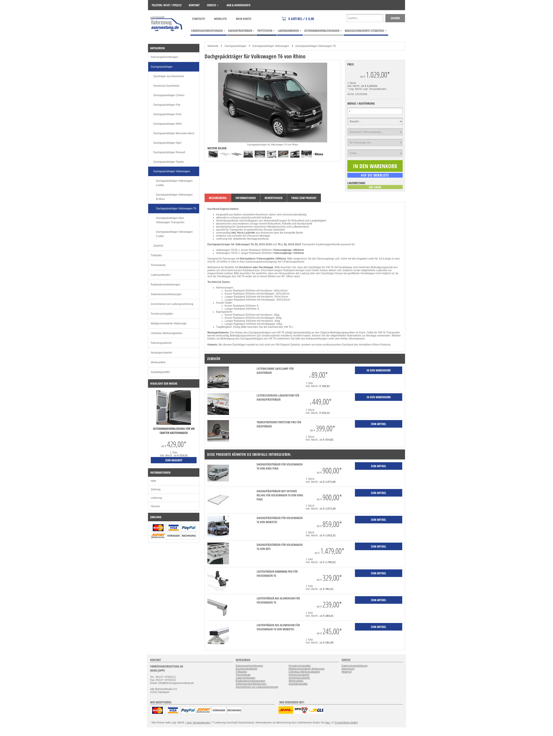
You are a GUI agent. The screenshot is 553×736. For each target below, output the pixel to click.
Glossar (155, 506)
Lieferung (156, 497)
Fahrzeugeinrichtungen (164, 57)
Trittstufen (156, 255)
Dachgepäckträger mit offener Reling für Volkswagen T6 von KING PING (280, 495)
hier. (327, 722)
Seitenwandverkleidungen (166, 294)
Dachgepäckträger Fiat (166, 104)
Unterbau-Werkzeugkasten (166, 333)
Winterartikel (158, 362)
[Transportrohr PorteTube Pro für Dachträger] (218, 440)
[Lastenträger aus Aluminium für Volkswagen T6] (218, 616)
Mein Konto (243, 19)
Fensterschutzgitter (162, 313)
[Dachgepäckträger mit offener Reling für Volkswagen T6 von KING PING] (218, 509)
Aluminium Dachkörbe (166, 85)
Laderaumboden (160, 274)
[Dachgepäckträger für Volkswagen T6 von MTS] (218, 563)
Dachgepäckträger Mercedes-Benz (173, 133)
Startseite (198, 19)
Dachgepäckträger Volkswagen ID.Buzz (174, 197)
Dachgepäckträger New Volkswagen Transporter (170, 220)
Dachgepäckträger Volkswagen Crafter (174, 234)
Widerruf (346, 671)
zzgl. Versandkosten (374, 89)
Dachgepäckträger (235, 46)
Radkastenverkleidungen (165, 284)
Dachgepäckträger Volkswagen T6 (316, 46)
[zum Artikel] (173, 423)
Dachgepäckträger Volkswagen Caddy (174, 183)
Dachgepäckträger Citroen (168, 95)
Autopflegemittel (160, 372)
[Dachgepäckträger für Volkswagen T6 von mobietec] (218, 536)
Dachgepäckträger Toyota (168, 161)
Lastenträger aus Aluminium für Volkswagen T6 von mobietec (278, 627)
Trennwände (158, 265)
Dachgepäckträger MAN (167, 123)
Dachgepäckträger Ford (167, 114)
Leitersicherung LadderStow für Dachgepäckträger (278, 397)
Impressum (348, 668)
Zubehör (158, 245)
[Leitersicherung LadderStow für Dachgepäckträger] (218, 414)
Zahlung (155, 489)
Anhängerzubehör (161, 352)
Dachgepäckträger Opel (167, 142)
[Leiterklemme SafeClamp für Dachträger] (218, 387)
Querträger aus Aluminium (168, 76)
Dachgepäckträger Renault (169, 152)
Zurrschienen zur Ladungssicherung (172, 304)
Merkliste (220, 19)
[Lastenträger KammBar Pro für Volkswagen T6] (218, 590)
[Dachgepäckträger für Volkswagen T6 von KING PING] (218, 482)
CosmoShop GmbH (346, 722)
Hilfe (153, 481)
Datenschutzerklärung (354, 665)
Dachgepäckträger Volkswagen (271, 46)
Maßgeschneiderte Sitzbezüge (169, 323)
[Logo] (166, 37)
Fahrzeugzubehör (161, 342)
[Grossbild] (272, 141)
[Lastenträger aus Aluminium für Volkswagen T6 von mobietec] (218, 643)
